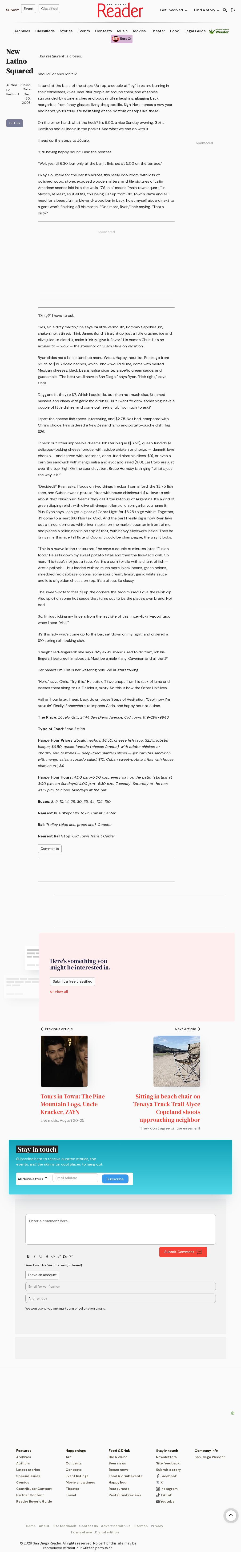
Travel (71, 1495)
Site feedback (168, 1463)
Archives (22, 30)
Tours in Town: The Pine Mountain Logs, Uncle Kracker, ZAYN (73, 1104)
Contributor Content (34, 1489)
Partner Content (30, 1495)
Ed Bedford (12, 92)
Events (84, 30)
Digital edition (107, 1532)
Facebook (168, 1476)
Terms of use (81, 1532)
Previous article (59, 1028)
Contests (103, 30)
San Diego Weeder (210, 1457)
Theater (158, 30)
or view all (59, 991)
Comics (22, 1482)
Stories (66, 30)
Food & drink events (125, 1476)
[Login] (233, 10)
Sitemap (140, 1526)
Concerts (74, 1463)
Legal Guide (195, 30)
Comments (49, 848)
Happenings (76, 1450)
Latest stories (28, 1470)
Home (31, 1526)
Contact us (88, 1526)
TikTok (166, 1495)
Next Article (185, 1028)
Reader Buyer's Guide (34, 1501)
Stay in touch (167, 1450)
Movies (139, 30)
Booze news (119, 1470)
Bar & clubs (118, 1457)
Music (122, 30)
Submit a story (168, 1470)
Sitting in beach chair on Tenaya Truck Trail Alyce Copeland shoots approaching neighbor (166, 1108)
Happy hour (118, 1482)
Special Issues (28, 1476)
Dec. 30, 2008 (26, 98)
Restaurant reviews (125, 1495)
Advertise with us (115, 1526)
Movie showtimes (80, 1482)
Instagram (169, 1489)
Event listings (77, 1476)
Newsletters (166, 1457)
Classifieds (45, 30)
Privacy (157, 1526)
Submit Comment (179, 1252)
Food (174, 30)
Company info (206, 1450)
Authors (23, 1463)
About (44, 1526)
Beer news (117, 1463)
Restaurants (119, 1489)
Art (68, 1457)
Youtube (167, 1501)
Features (23, 1450)
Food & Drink (119, 1450)
